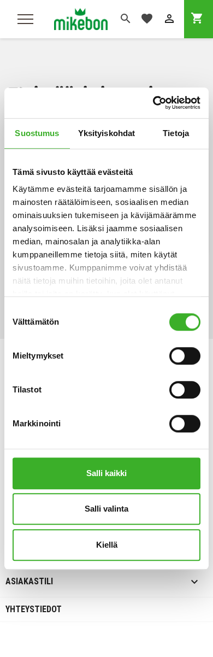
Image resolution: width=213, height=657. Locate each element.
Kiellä (106, 544)
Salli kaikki (106, 473)
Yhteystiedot (33, 609)
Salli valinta (106, 508)
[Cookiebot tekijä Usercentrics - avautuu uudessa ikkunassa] (153, 103)
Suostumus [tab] (37, 133)
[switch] (184, 356)
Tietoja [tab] (176, 133)
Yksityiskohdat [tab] (106, 133)
